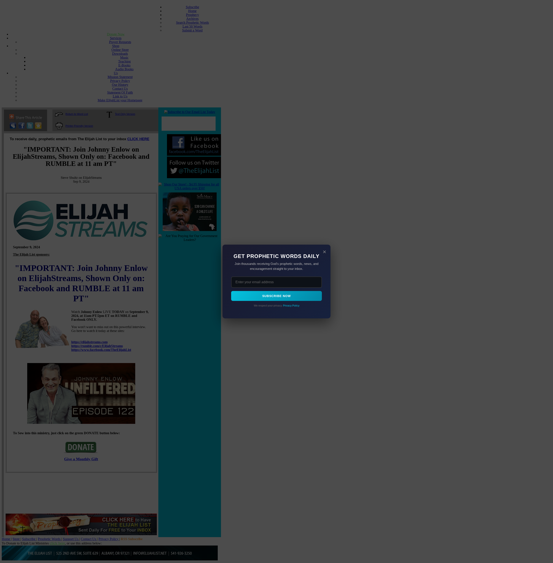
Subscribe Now (276, 296)
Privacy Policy (291, 305)
